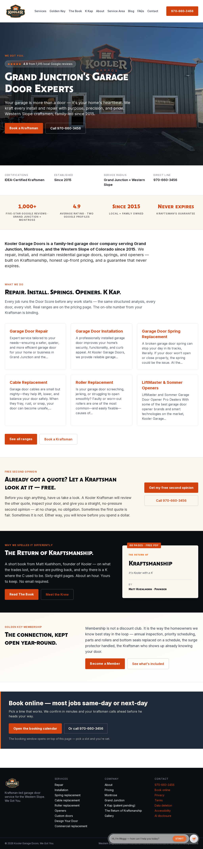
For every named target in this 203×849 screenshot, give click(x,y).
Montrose (111, 795)
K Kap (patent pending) (120, 805)
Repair (59, 784)
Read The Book (22, 594)
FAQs (140, 11)
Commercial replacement (71, 826)
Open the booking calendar (35, 728)
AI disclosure (163, 815)
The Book (75, 11)
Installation (61, 790)
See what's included (148, 664)
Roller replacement (67, 805)
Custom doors (64, 815)
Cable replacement (67, 800)
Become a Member (105, 664)
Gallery (109, 815)
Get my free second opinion (171, 488)
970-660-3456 (182, 11)
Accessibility (163, 810)
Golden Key (57, 11)
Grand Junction (114, 800)
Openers (60, 810)
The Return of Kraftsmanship (123, 810)
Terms (159, 800)
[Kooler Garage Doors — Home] (15, 11)
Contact (152, 11)
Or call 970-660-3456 (85, 728)
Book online (162, 790)
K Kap (89, 11)
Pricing (109, 790)
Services (40, 11)
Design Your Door (66, 821)
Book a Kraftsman (24, 128)
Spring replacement (67, 795)
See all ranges (21, 439)
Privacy (159, 795)
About (100, 11)
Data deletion (163, 805)
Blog (131, 11)
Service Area (116, 11)
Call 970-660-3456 (65, 128)
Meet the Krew (57, 594)
